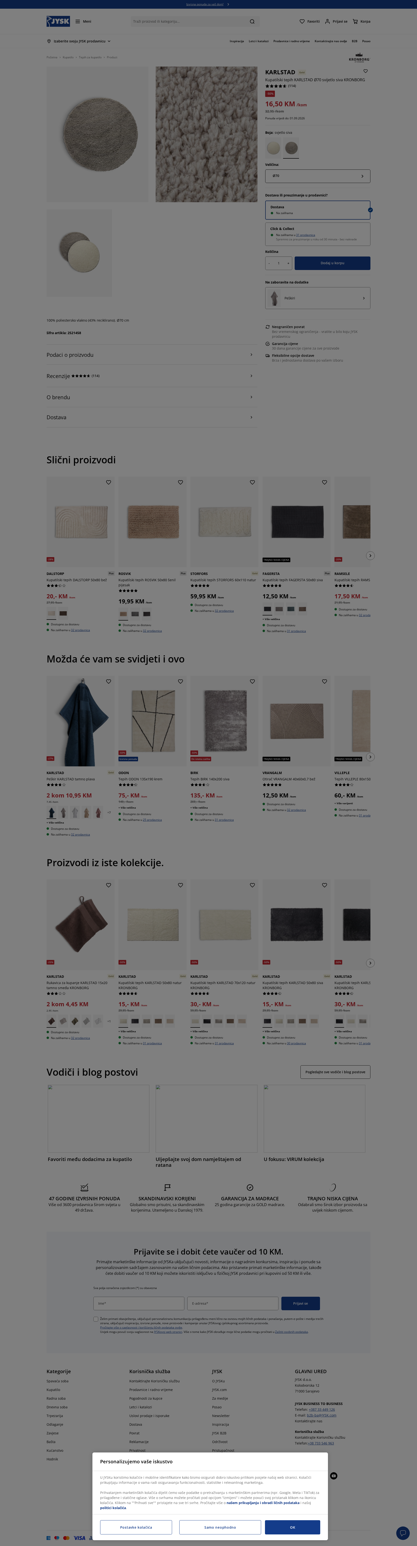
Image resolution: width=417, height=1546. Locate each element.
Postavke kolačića (136, 1527)
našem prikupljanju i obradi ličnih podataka (263, 1502)
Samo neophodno (220, 1527)
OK (292, 1527)
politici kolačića (113, 1507)
